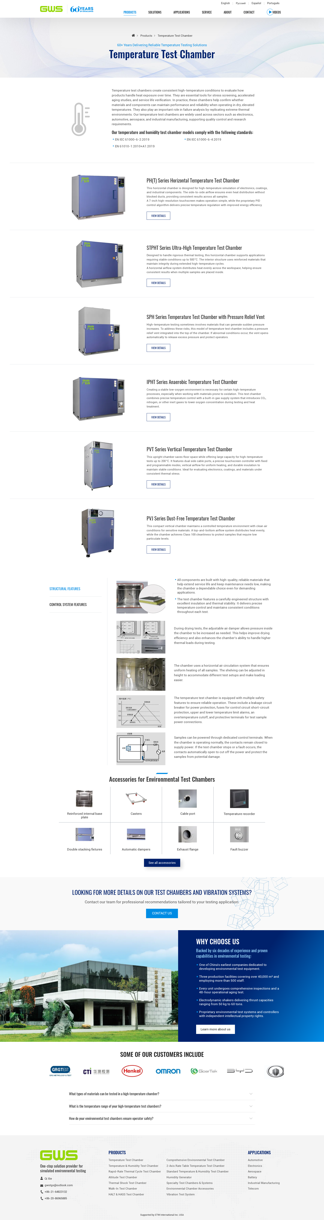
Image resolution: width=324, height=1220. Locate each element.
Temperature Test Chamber (126, 1160)
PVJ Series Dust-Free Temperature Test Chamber (191, 518)
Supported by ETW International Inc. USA (162, 1214)
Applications (181, 12)
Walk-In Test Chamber (123, 1188)
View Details (158, 216)
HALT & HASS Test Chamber (126, 1194)
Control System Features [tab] (68, 604)
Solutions (154, 12)
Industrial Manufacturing (264, 1183)
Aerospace (254, 1171)
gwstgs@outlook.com (59, 1185)
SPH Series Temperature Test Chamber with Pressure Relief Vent (206, 316)
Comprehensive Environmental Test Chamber (195, 1160)
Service (207, 12)
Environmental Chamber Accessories (190, 1188)
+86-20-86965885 (56, 1198)
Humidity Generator (179, 1177)
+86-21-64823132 (56, 1191)
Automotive (255, 1160)
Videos (276, 12)
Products (146, 35)
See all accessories (162, 863)
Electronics (255, 1166)
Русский (241, 3)
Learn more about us (215, 1029)
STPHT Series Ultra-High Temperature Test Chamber (194, 247)
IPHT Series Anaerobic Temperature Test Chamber (192, 381)
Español (256, 3)
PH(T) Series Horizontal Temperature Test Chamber (193, 180)
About (228, 12)
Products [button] (130, 12)
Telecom (253, 1188)
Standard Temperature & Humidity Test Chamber (197, 1171)
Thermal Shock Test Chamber (127, 1183)
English (225, 3)
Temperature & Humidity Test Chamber (133, 1166)
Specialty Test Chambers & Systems (189, 1183)
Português (273, 3)
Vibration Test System (180, 1194)
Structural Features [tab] (65, 588)
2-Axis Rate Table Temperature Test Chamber (195, 1166)
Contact (249, 12)
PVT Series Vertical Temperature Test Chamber (189, 449)
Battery (252, 1177)
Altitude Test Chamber (123, 1177)
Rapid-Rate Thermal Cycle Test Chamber (135, 1171)
